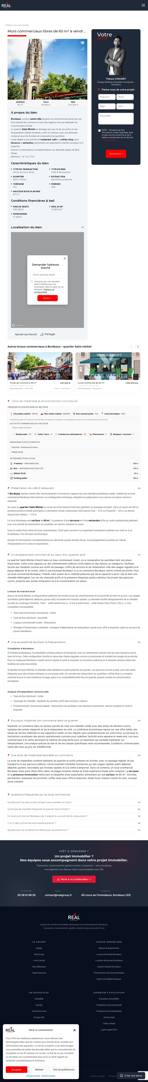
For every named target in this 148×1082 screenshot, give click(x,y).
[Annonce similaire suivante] (137, 346)
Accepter (16, 1069)
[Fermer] (65, 258)
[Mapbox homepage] (18, 325)
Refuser (39, 1069)
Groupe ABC (39, 1017)
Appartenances (39, 973)
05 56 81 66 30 (26, 895)
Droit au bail (109, 1017)
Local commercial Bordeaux (109, 954)
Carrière (39, 1005)
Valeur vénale (109, 1023)
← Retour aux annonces (16, 25)
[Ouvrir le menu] (143, 5)
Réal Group (39, 954)
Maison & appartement (109, 948)
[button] (74, 1030)
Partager (50, 334)
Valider (46, 298)
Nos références (39, 967)
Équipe (39, 948)
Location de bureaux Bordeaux (109, 960)
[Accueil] (6, 5)
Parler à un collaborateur (75, 879)
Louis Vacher (39, 960)
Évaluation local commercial (109, 1005)
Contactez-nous (39, 1011)
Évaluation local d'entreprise (109, 1011)
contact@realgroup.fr (58, 895)
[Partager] (83, 49)
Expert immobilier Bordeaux (109, 979)
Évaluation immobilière (109, 999)
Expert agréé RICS (109, 1030)
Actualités (39, 999)
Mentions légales (33, 1075)
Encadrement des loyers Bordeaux (109, 973)
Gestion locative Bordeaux (109, 967)
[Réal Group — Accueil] (74, 917)
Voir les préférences (63, 1069)
